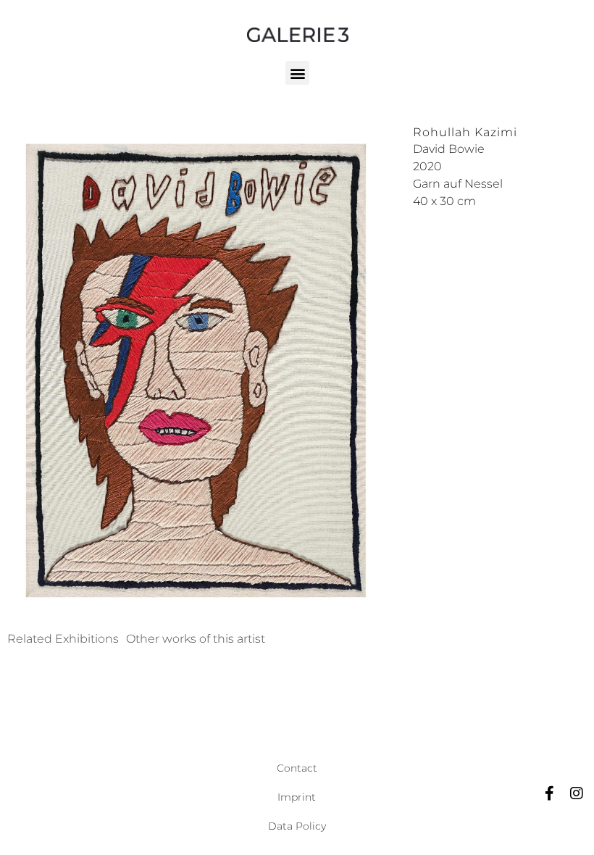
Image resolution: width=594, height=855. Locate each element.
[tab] (63, 639)
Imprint (296, 797)
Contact (297, 768)
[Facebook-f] (549, 793)
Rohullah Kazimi (465, 132)
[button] (297, 73)
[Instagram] (576, 793)
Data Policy (297, 826)
